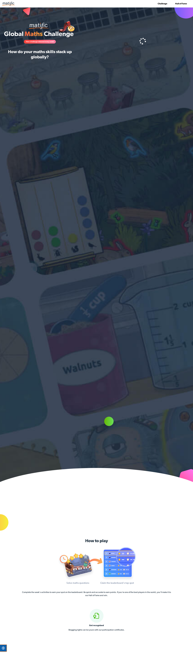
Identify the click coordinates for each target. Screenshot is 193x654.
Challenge (162, 4)
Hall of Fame (181, 4)
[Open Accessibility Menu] (3, 648)
